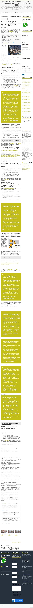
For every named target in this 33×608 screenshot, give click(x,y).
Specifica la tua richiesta (26, 58)
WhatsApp (10, 42)
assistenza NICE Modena (26, 105)
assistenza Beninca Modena (26, 82)
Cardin (4, 156)
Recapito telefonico (25, 44)
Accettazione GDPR (25, 66)
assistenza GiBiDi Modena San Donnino (11, 548)
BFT (16, 154)
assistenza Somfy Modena (26, 111)
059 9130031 (11, 31)
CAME (15, 154)
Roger (19, 155)
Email (23, 53)
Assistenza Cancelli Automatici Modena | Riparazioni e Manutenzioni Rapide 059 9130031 (16, 3)
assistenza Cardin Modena (26, 92)
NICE (18, 154)
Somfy (2, 156)
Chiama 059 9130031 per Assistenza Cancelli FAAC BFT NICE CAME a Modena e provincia (15, 12)
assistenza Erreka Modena (26, 97)
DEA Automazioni (9, 156)
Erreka (17, 155)
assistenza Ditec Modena (26, 96)
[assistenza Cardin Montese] (18, 531)
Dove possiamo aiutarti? (26, 49)
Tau (5, 156)
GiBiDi (15, 156)
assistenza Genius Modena (26, 102)
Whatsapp (12, 64)
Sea (8, 155)
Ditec (12, 155)
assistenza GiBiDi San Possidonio (17, 548)
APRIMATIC (3, 155)
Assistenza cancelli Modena (5, 574)
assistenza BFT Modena (26, 84)
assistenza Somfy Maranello (16, 542)
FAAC (13, 154)
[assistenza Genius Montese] (11, 531)
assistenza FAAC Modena (26, 99)
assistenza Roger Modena (26, 108)
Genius (13, 156)
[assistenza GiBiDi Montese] (4, 531)
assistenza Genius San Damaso (3, 548)
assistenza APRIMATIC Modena (27, 81)
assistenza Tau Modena (26, 113)
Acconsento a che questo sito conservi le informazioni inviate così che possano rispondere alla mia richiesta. (28, 70)
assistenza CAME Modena (26, 85)
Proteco (6, 155)
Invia (24, 74)
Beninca (14, 155)
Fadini (10, 155)
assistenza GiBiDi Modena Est (10, 150)
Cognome (23, 42)
